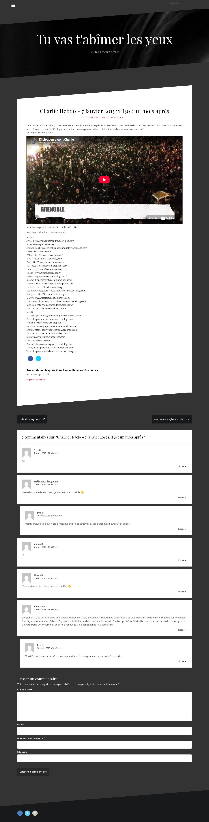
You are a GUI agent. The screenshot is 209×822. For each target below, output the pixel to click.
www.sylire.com (41, 340)
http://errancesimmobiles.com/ (52, 333)
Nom (20, 724)
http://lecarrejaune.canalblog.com (68, 290)
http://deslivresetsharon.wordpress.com (56, 329)
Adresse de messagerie (31, 738)
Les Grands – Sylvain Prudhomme (171, 419)
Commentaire (25, 689)
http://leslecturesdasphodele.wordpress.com (63, 247)
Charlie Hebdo (41, 379)
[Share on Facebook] (30, 360)
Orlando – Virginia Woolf (32, 419)
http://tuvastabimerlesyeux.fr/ (48, 262)
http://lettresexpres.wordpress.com (54, 283)
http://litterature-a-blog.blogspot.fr (53, 279)
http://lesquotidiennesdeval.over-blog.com (55, 351)
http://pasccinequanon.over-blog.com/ (53, 319)
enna (37, 543)
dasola (38, 606)
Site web (22, 751)
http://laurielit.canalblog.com (52, 287)
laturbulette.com (43, 251)
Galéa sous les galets (46, 481)
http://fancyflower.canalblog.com (50, 269)
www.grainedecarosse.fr (48, 272)
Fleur (37, 575)
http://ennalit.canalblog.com (48, 258)
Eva (103, 117)
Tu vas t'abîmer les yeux (104, 38)
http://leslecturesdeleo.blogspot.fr (55, 304)
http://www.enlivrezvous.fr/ (48, 255)
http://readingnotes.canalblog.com (54, 344)
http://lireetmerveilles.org (50, 294)
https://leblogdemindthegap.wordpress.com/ (57, 315)
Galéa (77, 227)
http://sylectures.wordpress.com (47, 336)
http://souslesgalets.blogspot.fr (51, 276)
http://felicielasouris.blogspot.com (49, 265)
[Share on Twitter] (38, 360)
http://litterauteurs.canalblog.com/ (69, 301)
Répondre (182, 466)
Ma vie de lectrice (115, 117)
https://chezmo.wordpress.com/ (50, 308)
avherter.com (52, 244)
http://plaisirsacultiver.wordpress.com (53, 347)
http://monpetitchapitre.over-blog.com (53, 240)
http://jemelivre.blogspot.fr (50, 322)
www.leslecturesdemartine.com (53, 297)
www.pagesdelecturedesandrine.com (57, 326)
